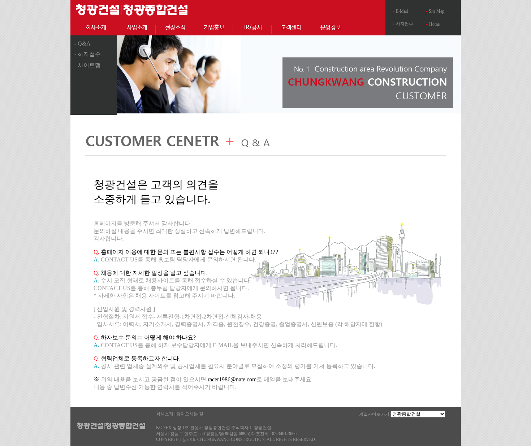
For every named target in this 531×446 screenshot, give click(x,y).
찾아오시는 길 (189, 413)
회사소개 (164, 413)
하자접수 (404, 23)
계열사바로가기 (374, 414)
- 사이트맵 (87, 65)
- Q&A (82, 43)
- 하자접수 (87, 54)
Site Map (436, 11)
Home (434, 24)
